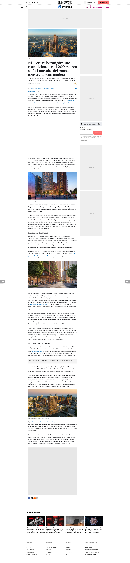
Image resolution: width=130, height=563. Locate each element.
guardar (75, 83)
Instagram (69, 552)
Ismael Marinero (32, 91)
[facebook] (21, 2)
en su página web (37, 351)
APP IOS (28, 547)
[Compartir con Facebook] (29, 498)
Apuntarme (97, 133)
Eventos (48, 549)
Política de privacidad (91, 549)
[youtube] (32, 2)
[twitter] (23, 2)
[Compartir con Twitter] (32, 498)
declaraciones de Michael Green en (44, 422)
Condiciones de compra (92, 552)
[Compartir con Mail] (37, 498)
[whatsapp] (37, 2)
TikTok (67, 554)
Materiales (40, 88)
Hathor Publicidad (51, 547)
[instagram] (26, 2)
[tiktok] (34, 2)
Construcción (47, 88)
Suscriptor (49, 554)
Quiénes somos (30, 552)
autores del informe (39, 304)
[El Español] (65, 2)
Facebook (68, 549)
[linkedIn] (29, 2)
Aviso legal (88, 547)
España (52, 88)
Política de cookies (90, 554)
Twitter (68, 547)
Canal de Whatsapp (31, 554)
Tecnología (30, 60)
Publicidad (49, 552)
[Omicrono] (65, 7)
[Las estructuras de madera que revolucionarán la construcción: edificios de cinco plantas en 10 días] (51, 361)
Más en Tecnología (33, 513)
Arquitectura (34, 88)
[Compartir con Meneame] (34, 498)
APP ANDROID (30, 549)
